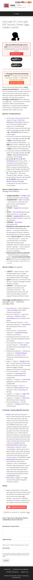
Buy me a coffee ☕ (16, 83)
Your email (5, 548)
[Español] (31, 2)
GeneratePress (16, 577)
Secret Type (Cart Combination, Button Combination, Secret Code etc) (15, 519)
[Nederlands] (16, 2)
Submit (6, 560)
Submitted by (6, 539)
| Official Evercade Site (12, 572)
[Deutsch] (22, 2)
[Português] (29, 2)
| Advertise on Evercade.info (20, 569)
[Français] (20, 2)
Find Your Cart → (16, 54)
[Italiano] (24, 2)
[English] (18, 2)
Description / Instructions (11, 526)
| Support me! (24, 572)
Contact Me (7, 569)
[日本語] (27, 2)
